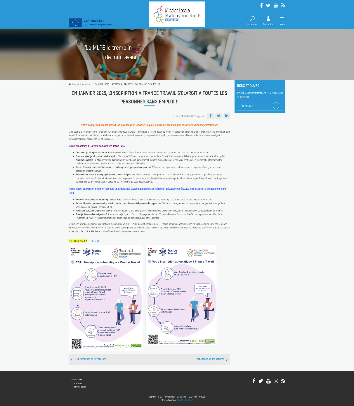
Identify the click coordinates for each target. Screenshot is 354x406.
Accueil (75, 84)
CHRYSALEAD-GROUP (185, 400)
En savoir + (248, 106)
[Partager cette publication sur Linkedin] (226, 116)
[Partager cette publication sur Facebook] (210, 116)
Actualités (86, 84)
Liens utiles (77, 383)
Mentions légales (79, 386)
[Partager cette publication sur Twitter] (218, 116)
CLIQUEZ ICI (94, 241)
